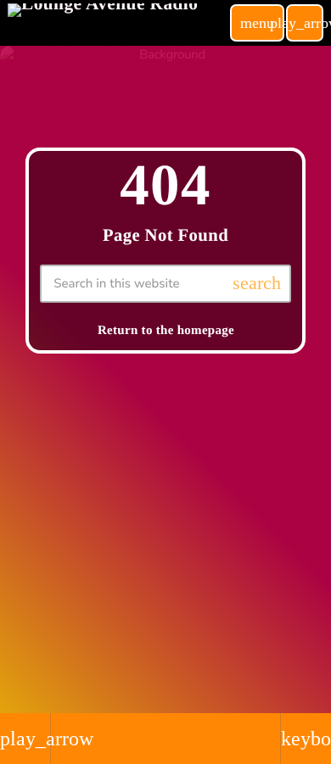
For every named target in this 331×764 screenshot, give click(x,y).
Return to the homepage (166, 330)
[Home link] (103, 22)
